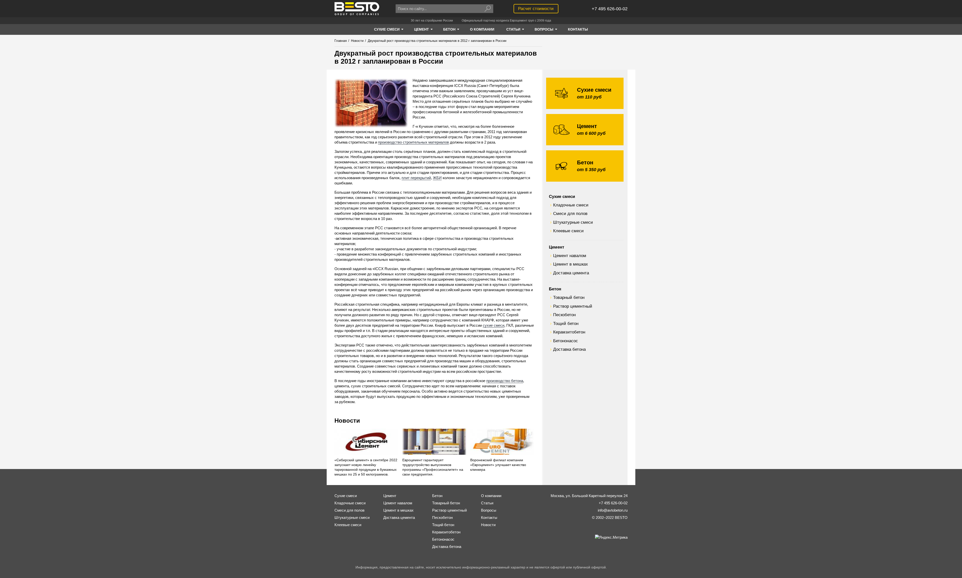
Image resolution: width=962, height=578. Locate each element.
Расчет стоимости (536, 8)
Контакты (489, 517)
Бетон (555, 289)
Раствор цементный (572, 306)
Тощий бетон (565, 323)
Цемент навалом (569, 255)
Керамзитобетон (569, 332)
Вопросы (488, 510)
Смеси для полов (570, 213)
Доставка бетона (569, 349)
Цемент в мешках (570, 264)
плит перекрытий (416, 178)
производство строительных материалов (413, 142)
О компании (491, 496)
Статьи (487, 503)
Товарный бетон (568, 297)
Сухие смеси (562, 196)
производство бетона (504, 381)
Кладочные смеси (570, 205)
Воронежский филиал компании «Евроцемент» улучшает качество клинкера (498, 465)
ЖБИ (437, 178)
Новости (347, 420)
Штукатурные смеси (573, 222)
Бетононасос (565, 340)
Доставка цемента (571, 273)
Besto (356, 8)
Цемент (556, 247)
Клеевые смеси (568, 230)
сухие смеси (493, 325)
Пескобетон (564, 314)
